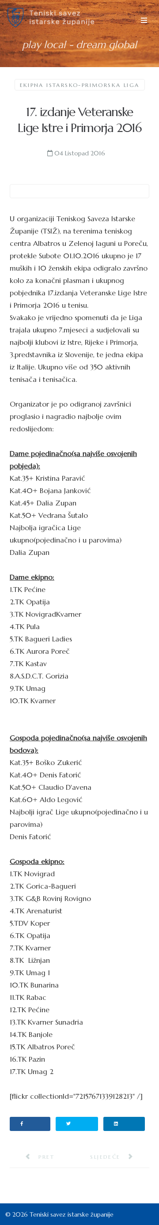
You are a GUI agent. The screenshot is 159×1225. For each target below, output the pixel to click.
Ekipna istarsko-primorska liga (80, 85)
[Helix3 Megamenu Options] (144, 20)
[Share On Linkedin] (124, 1124)
